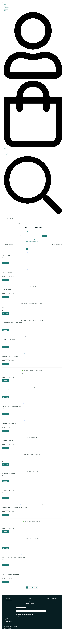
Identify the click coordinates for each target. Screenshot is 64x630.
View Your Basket (28, 231)
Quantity (3, 259)
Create (10, 628)
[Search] (19, 220)
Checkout (7, 154)
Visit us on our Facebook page (52, 598)
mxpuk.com (29, 598)
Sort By (53, 244)
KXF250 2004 (36, 241)
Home (5, 4)
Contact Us (8, 598)
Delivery (7, 601)
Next (37, 248)
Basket (7, 153)
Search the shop (32, 590)
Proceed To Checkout (35, 231)
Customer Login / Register (32, 239)
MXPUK (27, 241)
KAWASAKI (31, 241)
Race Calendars (6, 7)
